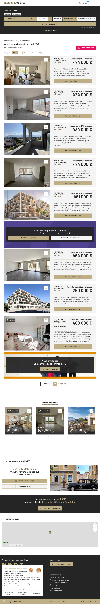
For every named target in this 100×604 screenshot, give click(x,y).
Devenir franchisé (57, 577)
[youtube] (21, 565)
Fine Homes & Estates (58, 583)
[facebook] (4, 565)
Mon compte (83, 3)
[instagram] (10, 565)
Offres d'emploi (56, 575)
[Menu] (94, 2)
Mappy (20, 545)
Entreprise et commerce (59, 580)
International (55, 588)
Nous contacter (56, 590)
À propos (53, 585)
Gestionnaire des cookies (89, 602)
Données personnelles (58, 602)
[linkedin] (16, 565)
